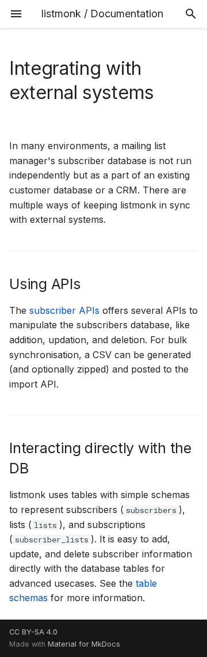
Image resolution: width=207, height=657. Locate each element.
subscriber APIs (64, 310)
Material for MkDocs (84, 644)
